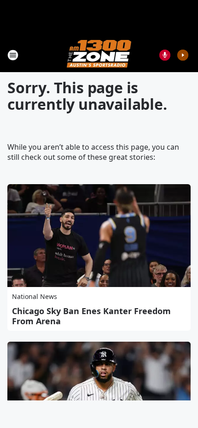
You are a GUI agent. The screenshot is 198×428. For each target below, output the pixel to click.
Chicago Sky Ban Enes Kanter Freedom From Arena (91, 316)
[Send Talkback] (164, 55)
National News (34, 296)
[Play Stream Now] (182, 55)
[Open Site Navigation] (12, 55)
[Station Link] (99, 55)
